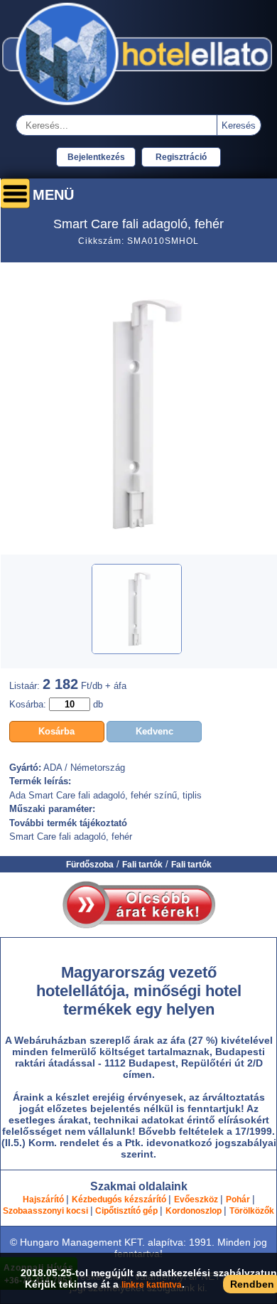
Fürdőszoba (90, 865)
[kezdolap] (138, 107)
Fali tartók (142, 865)
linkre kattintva (151, 1285)
